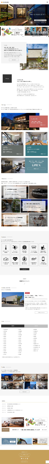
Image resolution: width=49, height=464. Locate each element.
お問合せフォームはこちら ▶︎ (24, 456)
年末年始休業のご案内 (10, 412)
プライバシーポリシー (24, 460)
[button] (48, 15)
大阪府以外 (36, 325)
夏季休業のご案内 (10, 406)
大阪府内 (12, 325)
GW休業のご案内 (10, 408)
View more (13, 59)
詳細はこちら (19, 153)
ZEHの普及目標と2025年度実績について (13, 404)
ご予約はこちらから (41, 312)
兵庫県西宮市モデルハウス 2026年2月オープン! (15, 410)
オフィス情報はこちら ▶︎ (24, 454)
